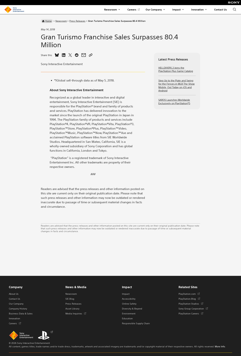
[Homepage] (14, 9)
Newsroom (110, 9)
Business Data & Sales (21, 313)
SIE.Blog (69, 298)
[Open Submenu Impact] (183, 9)
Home (48, 20)
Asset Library (72, 308)
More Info (220, 346)
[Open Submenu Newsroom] (119, 9)
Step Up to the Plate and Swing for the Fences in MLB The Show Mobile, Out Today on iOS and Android (176, 85)
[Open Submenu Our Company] (164, 9)
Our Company (154, 9)
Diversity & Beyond (132, 308)
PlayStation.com (189, 293)
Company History (18, 308)
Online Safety (129, 303)
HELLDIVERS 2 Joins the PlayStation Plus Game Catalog (175, 69)
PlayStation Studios (191, 303)
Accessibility (128, 298)
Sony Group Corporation (193, 308)
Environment (128, 313)
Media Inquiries (75, 313)
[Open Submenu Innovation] (206, 9)
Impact (176, 9)
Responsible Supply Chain (136, 323)
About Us (14, 293)
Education (127, 318)
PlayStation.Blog (189, 298)
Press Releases (77, 20)
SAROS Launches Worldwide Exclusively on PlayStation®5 (174, 101)
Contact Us (220, 9)
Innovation (197, 9)
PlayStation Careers (191, 313)
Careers (133, 9)
